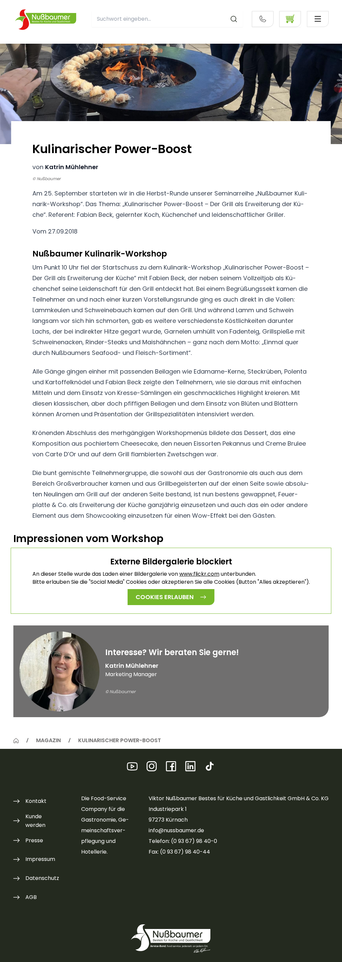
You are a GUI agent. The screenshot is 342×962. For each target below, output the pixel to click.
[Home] (16, 740)
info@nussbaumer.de (176, 830)
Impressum (40, 859)
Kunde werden (35, 821)
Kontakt (35, 801)
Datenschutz (42, 878)
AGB (31, 897)
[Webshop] (290, 19)
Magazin (48, 740)
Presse (34, 840)
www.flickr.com (199, 574)
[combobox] (167, 19)
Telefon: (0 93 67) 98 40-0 (183, 841)
